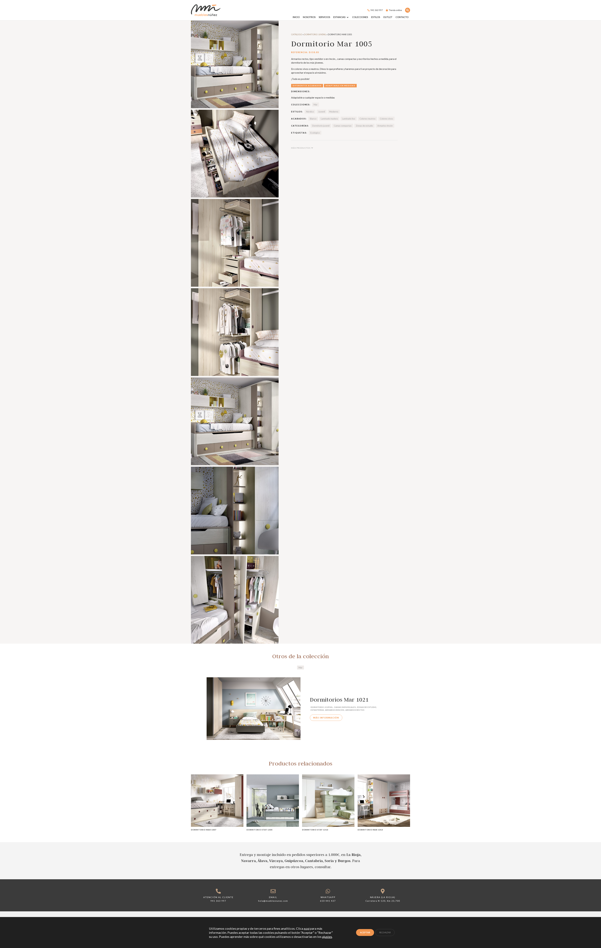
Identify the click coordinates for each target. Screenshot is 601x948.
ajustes (327, 936)
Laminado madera (329, 118)
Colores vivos (386, 118)
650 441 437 (328, 901)
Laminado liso (348, 118)
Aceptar (365, 932)
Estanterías (317, 710)
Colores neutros (367, 118)
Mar (315, 104)
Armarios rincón (385, 125)
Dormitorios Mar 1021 (339, 699)
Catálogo (296, 34)
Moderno (333, 111)
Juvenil (321, 111)
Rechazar (385, 932)
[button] (341, 17)
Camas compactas (343, 125)
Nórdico (310, 111)
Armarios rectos (354, 710)
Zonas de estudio (364, 125)
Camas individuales (345, 707)
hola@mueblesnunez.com (273, 901)
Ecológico (315, 132)
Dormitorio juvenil (315, 34)
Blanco (313, 118)
